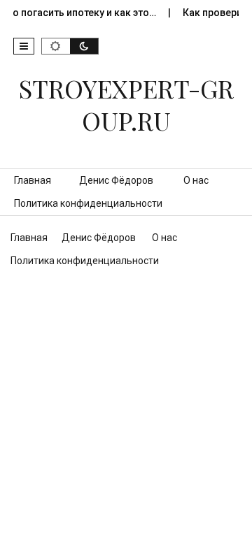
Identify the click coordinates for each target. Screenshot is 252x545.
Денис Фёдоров (116, 180)
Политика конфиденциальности (88, 203)
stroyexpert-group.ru (126, 104)
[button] (23, 46)
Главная (32, 180)
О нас (196, 180)
